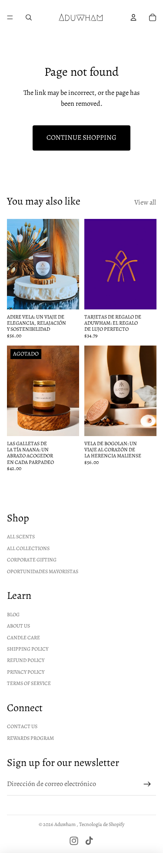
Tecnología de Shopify (101, 824)
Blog (13, 614)
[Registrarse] (147, 784)
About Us (18, 625)
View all (145, 202)
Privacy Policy (25, 671)
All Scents (21, 536)
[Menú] (10, 17)
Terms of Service (29, 683)
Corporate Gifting (32, 559)
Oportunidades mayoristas (42, 571)
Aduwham (65, 824)
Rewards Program (30, 738)
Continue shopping (81, 137)
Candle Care (23, 637)
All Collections (28, 548)
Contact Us (22, 726)
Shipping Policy (27, 648)
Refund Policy (25, 660)
